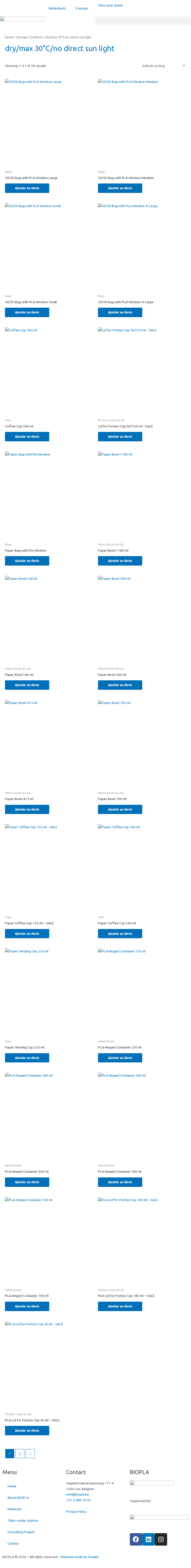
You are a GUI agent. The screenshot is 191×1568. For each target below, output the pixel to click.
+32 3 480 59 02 (78, 1500)
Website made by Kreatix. (80, 1557)
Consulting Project (21, 1532)
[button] (143, 20)
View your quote (110, 5)
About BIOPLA (18, 1498)
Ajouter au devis (27, 188)
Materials (14, 1509)
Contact (13, 1543)
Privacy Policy (76, 1511)
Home (9, 37)
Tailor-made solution (22, 1520)
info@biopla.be (77, 1494)
